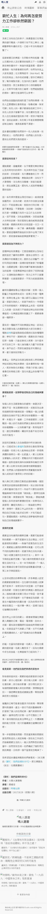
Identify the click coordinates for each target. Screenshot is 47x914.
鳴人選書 (5, 27)
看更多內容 (25, 894)
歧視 (29, 810)
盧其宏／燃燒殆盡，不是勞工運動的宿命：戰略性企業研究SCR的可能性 (22, 866)
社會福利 (20, 810)
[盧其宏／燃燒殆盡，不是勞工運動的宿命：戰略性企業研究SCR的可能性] (23, 859)
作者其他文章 (23, 833)
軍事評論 (42, 8)
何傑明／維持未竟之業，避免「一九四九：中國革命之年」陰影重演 (22, 884)
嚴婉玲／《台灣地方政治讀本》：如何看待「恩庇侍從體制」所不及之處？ (23, 849)
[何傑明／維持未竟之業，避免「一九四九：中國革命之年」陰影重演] (23, 876)
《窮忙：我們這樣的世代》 (16, 761)
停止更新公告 (14, 8)
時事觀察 (29, 8)
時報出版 (38, 810)
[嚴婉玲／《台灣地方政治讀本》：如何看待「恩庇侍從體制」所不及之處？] (23, 841)
